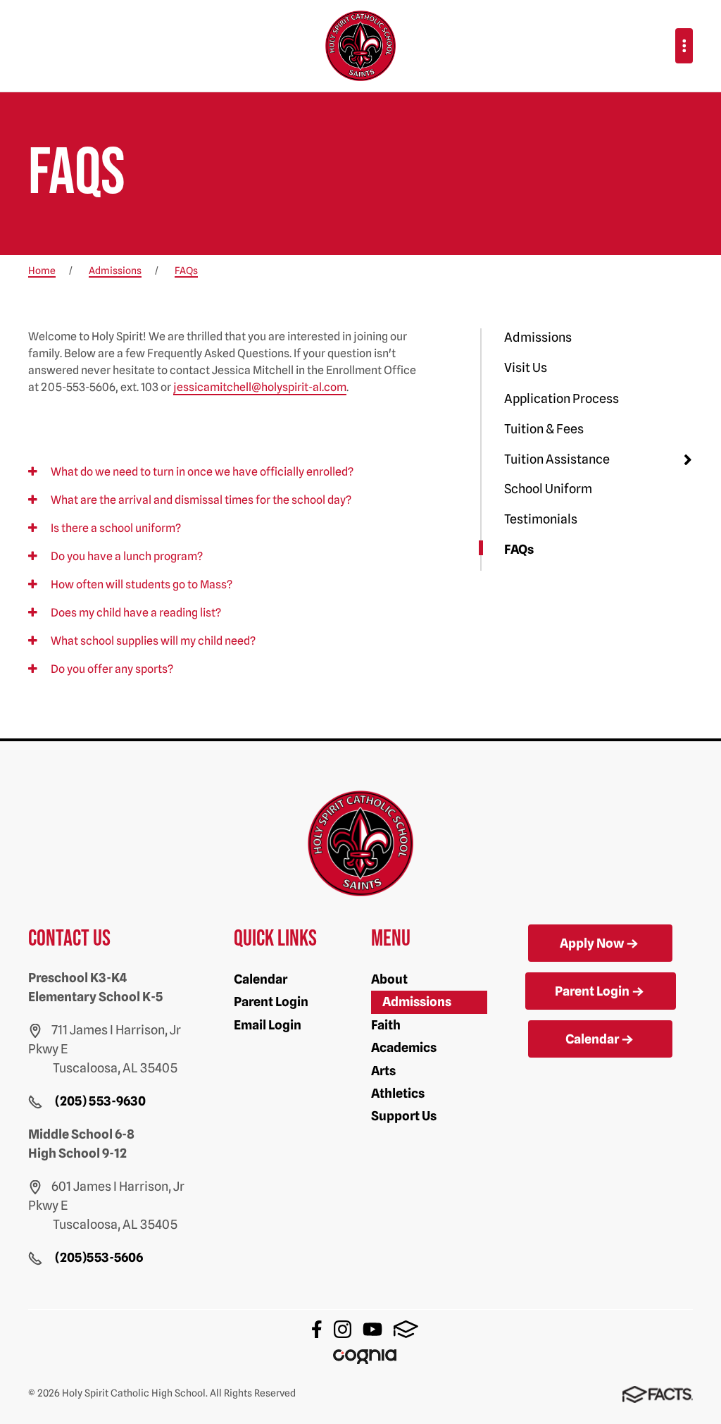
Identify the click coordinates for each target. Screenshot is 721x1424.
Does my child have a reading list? (135, 612)
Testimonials (540, 519)
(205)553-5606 (99, 1257)
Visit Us (525, 367)
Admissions (538, 337)
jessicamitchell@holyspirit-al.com (259, 387)
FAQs (519, 549)
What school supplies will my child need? (152, 641)
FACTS (406, 1329)
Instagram (342, 1329)
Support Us (404, 1115)
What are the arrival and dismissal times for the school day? (200, 500)
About (389, 979)
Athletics (398, 1093)
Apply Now (592, 943)
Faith (386, 1024)
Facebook (316, 1329)
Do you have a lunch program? (126, 556)
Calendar (260, 979)
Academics (404, 1047)
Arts (383, 1070)
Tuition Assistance (557, 459)
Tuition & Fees (544, 428)
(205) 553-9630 (100, 1101)
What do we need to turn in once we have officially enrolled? (201, 471)
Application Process (561, 398)
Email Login (267, 1024)
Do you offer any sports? (111, 669)
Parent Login (271, 1001)
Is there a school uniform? (115, 528)
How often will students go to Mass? (140, 584)
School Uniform (548, 488)
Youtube (372, 1329)
